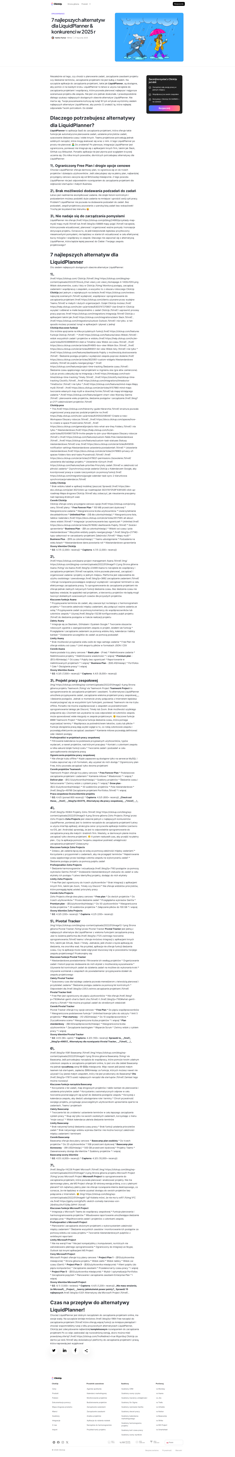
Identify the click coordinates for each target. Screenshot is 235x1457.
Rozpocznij (178, 4)
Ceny (54, 1389)
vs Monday (160, 1389)
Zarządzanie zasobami (96, 1411)
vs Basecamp (161, 1416)
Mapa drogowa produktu (62, 1407)
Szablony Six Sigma (129, 1402)
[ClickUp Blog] (56, 3)
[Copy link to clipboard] (86, 1350)
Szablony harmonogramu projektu (131, 1424)
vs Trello (159, 1402)
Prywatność (167, 1450)
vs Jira (158, 1398)
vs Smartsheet (162, 1429)
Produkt (55, 1393)
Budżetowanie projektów (97, 1402)
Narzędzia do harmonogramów (99, 1425)
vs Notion (160, 1411)
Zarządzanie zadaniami (96, 1407)
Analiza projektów (94, 1416)
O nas (54, 1425)
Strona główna (73, 4)
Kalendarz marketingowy (97, 1393)
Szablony (56, 1416)
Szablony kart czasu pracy (132, 1430)
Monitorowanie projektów (97, 1398)
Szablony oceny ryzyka (130, 1393)
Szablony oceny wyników (131, 1435)
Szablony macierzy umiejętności (134, 1398)
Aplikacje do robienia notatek (98, 1420)
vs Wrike (159, 1420)
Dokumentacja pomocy (61, 1402)
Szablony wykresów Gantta (132, 1407)
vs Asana (159, 1393)
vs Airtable (160, 1407)
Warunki (178, 1450)
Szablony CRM (127, 1389)
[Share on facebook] (75, 1350)
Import (54, 1429)
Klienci (54, 1411)
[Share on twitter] (54, 1350)
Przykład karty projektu (96, 1429)
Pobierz (55, 1398)
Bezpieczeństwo (152, 1450)
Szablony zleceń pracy (130, 1411)
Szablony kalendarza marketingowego (129, 1417)
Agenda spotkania (94, 1389)
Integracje (56, 1420)
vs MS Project (161, 1425)
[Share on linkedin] (64, 1350)
